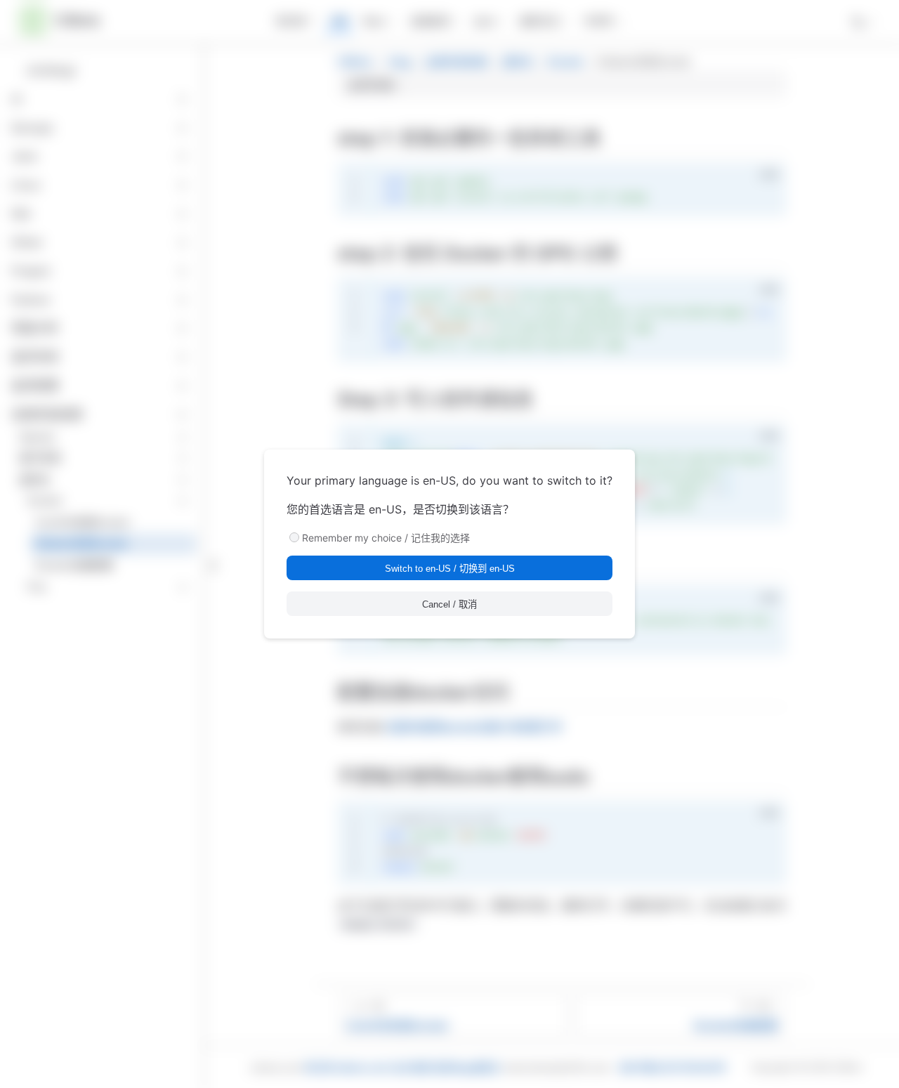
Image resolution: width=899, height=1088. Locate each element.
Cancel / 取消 (449, 604)
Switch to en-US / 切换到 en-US (450, 568)
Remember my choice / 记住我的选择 (386, 538)
